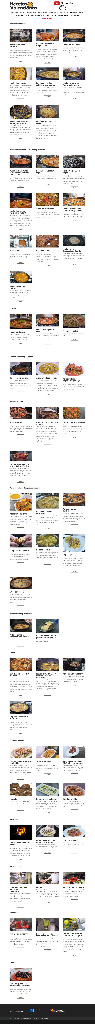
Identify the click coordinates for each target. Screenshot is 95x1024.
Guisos (27, 15)
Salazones (60, 15)
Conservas (53, 15)
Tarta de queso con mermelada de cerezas (20, 985)
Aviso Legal (16, 1018)
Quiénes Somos (44, 1018)
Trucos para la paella (75, 15)
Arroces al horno (58, 12)
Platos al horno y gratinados (77, 12)
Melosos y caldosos (19, 15)
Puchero (66, 12)
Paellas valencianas (31, 12)
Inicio (12, 12)
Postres (66, 15)
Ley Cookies (36, 1018)
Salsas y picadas (45, 15)
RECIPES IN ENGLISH (48, 18)
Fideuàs (51, 12)
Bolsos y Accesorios (20, 12)
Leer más (20, 61)
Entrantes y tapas (35, 15)
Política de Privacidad (26, 1018)
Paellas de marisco (42, 12)
